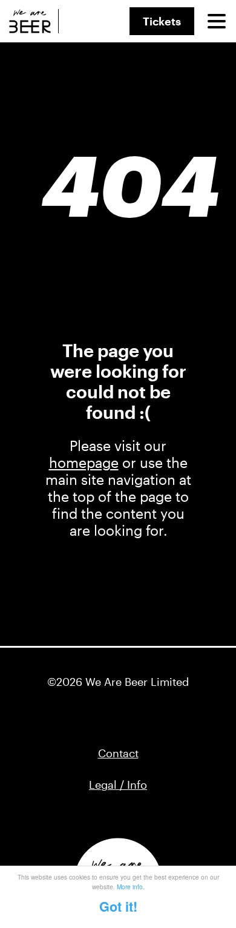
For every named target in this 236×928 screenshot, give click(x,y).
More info (130, 886)
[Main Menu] (216, 21)
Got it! (118, 906)
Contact (118, 753)
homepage (84, 462)
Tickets (162, 21)
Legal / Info (118, 784)
